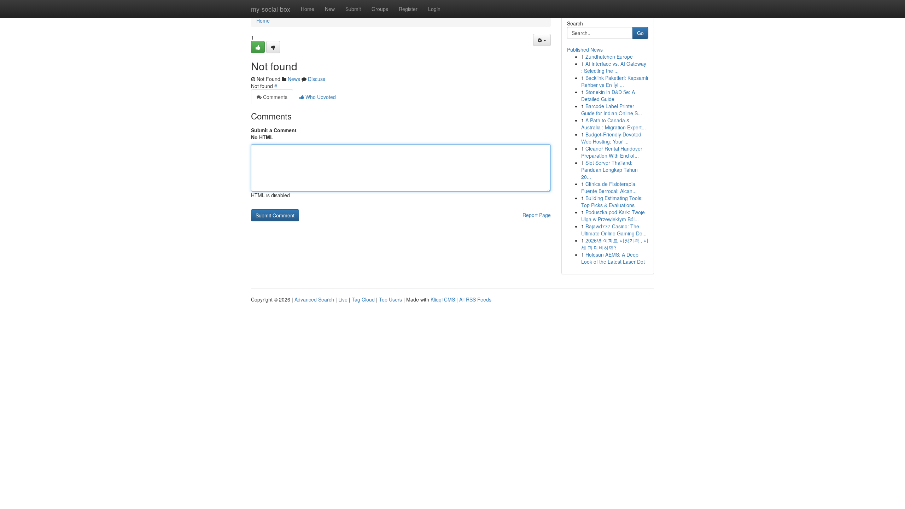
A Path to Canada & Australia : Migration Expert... (613, 124)
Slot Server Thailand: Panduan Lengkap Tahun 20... (609, 169)
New (330, 8)
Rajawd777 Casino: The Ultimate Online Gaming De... (614, 230)
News (294, 78)
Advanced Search (314, 299)
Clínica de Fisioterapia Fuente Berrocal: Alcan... (609, 187)
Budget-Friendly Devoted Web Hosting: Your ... (611, 138)
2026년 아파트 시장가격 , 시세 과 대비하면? (614, 244)
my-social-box (270, 8)
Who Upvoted (320, 96)
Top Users (390, 299)
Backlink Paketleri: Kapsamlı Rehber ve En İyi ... (614, 81)
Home (307, 8)
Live (343, 299)
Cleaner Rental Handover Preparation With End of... (611, 152)
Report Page (536, 214)
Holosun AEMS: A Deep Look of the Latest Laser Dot (613, 258)
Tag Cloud (363, 299)
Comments (274, 96)
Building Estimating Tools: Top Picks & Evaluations (612, 201)
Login (434, 8)
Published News (585, 49)
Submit (353, 8)
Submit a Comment (274, 130)
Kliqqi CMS (443, 299)
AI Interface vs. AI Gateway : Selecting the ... (613, 67)
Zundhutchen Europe (609, 56)
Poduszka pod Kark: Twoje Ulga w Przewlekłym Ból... (613, 216)
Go (640, 32)
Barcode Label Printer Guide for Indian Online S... (611, 110)
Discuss (316, 78)
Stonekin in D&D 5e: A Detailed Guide (608, 95)
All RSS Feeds (475, 299)
